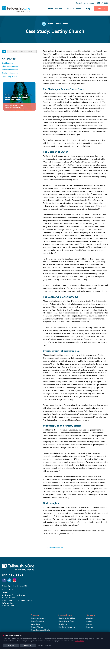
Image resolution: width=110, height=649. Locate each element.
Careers (89, 624)
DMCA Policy (8, 605)
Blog (88, 8)
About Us (89, 618)
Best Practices (7, 63)
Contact (79, 3)
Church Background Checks (40, 630)
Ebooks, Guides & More (66, 618)
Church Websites (37, 627)
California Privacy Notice (13, 595)
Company (90, 615)
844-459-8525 (102, 3)
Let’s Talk (101, 9)
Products (35, 615)
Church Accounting (37, 621)
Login (86, 3)
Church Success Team (66, 621)
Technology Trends (9, 76)
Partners (89, 627)
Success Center (74, 8)
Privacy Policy (8, 590)
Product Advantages (10, 73)
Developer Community (66, 627)
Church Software (54, 8)
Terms (5, 592)
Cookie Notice (8, 598)
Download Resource (54, 548)
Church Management (10, 66)
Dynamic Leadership (10, 69)
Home (4, 51)
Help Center (62, 624)
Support (92, 3)
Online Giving (35, 624)
